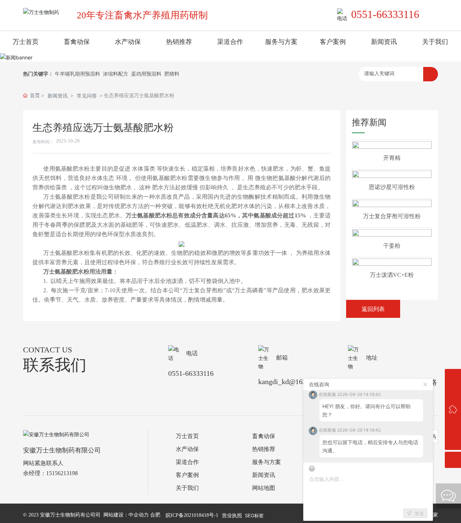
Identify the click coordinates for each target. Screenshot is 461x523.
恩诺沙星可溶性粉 (392, 187)
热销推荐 (263, 449)
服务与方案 (266, 462)
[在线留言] (453, 409)
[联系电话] (453, 393)
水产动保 (187, 449)
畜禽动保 (263, 436)
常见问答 (87, 96)
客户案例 (187, 475)
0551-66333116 (385, 14)
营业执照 (232, 515)
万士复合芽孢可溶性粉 (392, 216)
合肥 (155, 515)
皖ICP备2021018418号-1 (192, 515)
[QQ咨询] (453, 377)
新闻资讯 (58, 96)
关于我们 (187, 488)
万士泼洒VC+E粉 (392, 275)
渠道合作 (187, 462)
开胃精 (391, 158)
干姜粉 (391, 246)
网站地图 (263, 488)
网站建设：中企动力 (126, 515)
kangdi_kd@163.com (289, 382)
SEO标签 (254, 515)
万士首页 (187, 436)
